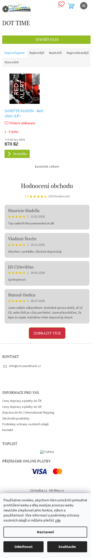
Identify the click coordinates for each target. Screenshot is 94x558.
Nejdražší (55, 53)
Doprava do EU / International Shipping (28, 412)
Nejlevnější (36, 53)
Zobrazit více (47, 333)
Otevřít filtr (47, 39)
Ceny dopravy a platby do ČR (22, 401)
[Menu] (83, 5)
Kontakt (7, 430)
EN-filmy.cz (56, 490)
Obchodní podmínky (16, 418)
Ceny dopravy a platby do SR (22, 407)
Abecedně (12, 62)
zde (57, 520)
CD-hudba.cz (38, 490)
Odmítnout (23, 546)
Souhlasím (67, 546)
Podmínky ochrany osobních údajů (25, 424)
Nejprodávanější (78, 53)
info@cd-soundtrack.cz (25, 366)
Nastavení (45, 532)
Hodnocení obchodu (47, 186)
